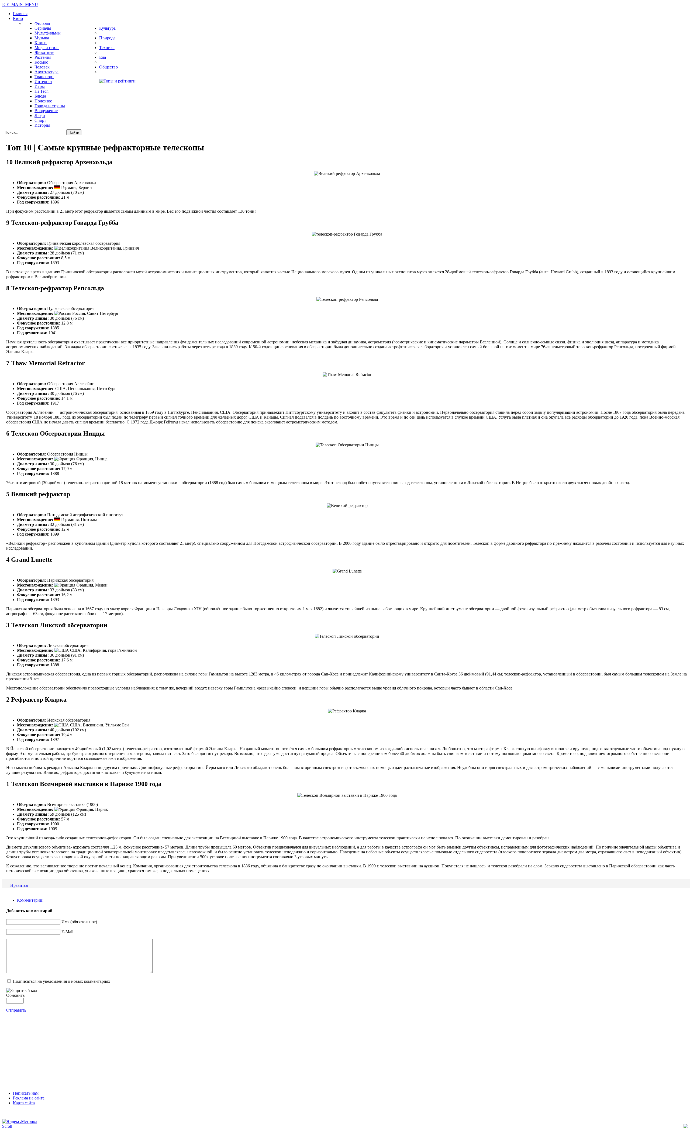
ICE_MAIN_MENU (20, 4)
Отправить (16, 1010)
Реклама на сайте (28, 1098)
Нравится (19, 885)
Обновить (15, 995)
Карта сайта (24, 1103)
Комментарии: (30, 900)
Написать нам (26, 1093)
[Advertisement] (345, 1050)
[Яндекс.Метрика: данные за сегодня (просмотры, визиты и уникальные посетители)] (19, 1121)
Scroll (7, 1126)
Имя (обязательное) (79, 921)
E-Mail (67, 931)
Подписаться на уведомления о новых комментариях (61, 981)
